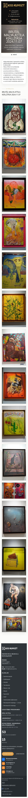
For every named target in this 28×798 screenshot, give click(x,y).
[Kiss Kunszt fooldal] (14, 5)
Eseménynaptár (7, 676)
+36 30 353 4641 (15, 14)
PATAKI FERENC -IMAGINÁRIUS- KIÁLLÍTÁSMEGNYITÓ (11, 724)
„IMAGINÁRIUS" (6, 718)
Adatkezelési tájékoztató (10, 700)
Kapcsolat (6, 694)
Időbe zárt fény (6, 713)
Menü (15, 54)
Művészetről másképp (9, 705)
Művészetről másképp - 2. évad (12, 702)
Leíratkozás (20, 753)
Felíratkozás (7, 753)
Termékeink (6, 685)
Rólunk (5, 691)
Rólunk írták (6, 688)
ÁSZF (4, 697)
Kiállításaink (6, 679)
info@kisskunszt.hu (15, 16)
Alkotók (5, 682)
